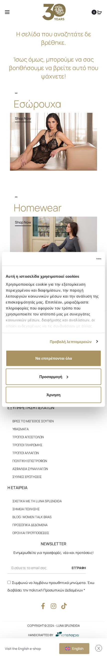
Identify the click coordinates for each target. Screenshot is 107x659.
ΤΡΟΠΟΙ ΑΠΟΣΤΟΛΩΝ (28, 437)
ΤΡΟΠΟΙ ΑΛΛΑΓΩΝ (25, 453)
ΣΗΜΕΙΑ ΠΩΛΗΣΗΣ (26, 509)
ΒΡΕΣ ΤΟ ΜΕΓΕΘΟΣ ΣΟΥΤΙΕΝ (33, 421)
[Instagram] (53, 606)
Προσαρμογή (50, 376)
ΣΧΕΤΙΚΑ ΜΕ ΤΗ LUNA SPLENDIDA (37, 501)
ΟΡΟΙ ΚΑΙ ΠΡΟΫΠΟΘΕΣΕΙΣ (30, 533)
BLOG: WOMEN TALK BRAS (32, 517)
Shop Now (23, 118)
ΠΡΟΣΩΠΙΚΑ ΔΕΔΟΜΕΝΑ (30, 525)
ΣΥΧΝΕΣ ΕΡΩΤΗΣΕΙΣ (27, 476)
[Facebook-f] (43, 606)
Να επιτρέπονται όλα (53, 358)
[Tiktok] (64, 606)
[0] (99, 12)
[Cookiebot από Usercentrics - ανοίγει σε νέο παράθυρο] (79, 259)
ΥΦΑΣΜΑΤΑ (20, 429)
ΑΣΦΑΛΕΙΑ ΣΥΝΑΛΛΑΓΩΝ (30, 468)
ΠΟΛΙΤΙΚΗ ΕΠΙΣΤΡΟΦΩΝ (29, 461)
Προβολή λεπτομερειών (71, 341)
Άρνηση (53, 395)
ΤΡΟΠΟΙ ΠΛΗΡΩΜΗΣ (27, 445)
